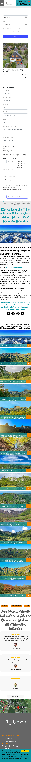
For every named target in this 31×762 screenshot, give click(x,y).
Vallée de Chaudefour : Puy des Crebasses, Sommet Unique (13, 507)
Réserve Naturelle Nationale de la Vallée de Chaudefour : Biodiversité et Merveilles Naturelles (12, 418)
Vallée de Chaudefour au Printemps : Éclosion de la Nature (13, 525)
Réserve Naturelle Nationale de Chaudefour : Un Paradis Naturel (13, 382)
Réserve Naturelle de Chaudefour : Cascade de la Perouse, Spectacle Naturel (13, 453)
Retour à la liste (16, 605)
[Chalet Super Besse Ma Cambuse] (3, 202)
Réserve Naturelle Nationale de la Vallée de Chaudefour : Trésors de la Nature (12, 560)
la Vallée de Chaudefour (15, 267)
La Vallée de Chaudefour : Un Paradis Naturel (13, 578)
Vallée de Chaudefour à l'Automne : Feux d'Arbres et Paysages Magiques (13, 596)
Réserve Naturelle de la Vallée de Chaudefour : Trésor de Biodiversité (13, 364)
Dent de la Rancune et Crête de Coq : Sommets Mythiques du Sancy (13, 489)
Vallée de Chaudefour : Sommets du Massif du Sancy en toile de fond (13, 346)
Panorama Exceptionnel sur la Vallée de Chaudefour (13, 543)
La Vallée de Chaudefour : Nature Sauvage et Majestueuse (13, 399)
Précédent (4, 605)
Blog (7, 202)
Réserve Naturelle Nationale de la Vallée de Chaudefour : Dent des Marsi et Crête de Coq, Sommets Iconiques (13, 436)
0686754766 (22, 1)
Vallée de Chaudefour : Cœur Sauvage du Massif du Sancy (13, 471)
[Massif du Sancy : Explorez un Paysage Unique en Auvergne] (15, 724)
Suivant (27, 605)
